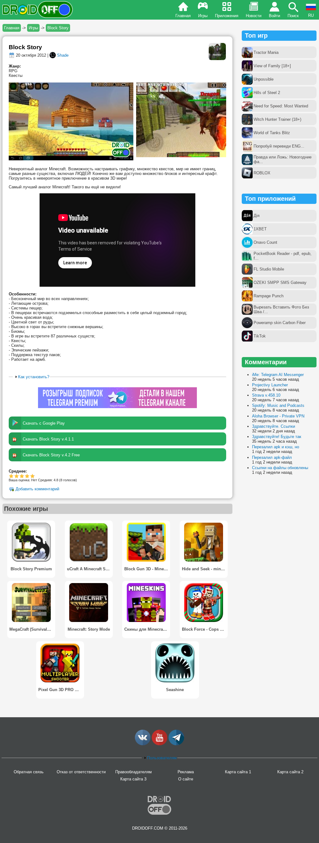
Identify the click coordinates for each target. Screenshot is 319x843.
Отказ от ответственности (81, 772)
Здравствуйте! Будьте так (276, 436)
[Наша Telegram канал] (176, 744)
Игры (202, 15)
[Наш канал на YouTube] (159, 744)
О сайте (185, 779)
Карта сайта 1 (238, 772)
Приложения (226, 15)
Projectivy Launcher (270, 385)
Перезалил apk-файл (272, 457)
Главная (183, 15)
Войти (274, 15)
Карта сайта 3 (133, 779)
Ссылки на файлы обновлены (280, 467)
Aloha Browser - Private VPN (278, 416)
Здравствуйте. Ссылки (273, 426)
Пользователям (162, 758)
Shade (63, 55)
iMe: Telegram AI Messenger (278, 374)
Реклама (186, 772)
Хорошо (22, 475)
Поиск (293, 15)
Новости (253, 15)
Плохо (11, 475)
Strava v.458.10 (266, 395)
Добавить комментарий (37, 489)
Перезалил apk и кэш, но (275, 447)
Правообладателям (133, 772)
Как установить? (33, 376)
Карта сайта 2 (290, 772)
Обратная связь (29, 772)
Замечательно (27, 475)
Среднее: (18, 471)
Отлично (32, 475)
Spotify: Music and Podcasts (278, 405)
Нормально (16, 475)
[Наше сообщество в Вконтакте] (142, 744)
